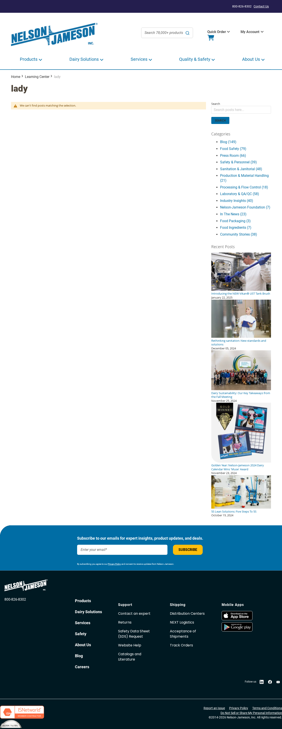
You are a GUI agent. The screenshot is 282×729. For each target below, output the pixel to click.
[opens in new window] (245, 615)
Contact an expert (134, 613)
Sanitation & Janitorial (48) (241, 169)
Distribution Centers (187, 613)
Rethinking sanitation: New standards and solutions (238, 343)
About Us (83, 644)
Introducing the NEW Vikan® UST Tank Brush (240, 293)
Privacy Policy (114, 564)
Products (83, 600)
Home (15, 77)
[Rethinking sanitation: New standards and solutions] (241, 337)
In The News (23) (233, 214)
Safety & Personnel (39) (238, 162)
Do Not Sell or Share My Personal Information (251, 713)
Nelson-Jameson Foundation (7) (245, 207)
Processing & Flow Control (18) (244, 187)
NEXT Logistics (182, 622)
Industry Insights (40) (236, 201)
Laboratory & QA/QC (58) (239, 194)
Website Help (129, 645)
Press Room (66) (233, 155)
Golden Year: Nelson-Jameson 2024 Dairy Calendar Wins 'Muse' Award (237, 467)
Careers (82, 666)
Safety (80, 633)
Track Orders (181, 645)
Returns (125, 622)
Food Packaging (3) (235, 221)
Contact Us (261, 6)
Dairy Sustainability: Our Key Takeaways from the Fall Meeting (240, 395)
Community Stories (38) (238, 234)
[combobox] (167, 33)
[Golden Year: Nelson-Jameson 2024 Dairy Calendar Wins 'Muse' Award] (241, 461)
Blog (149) (228, 142)
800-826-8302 (15, 599)
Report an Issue (214, 708)
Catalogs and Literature (129, 656)
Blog (79, 655)
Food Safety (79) (233, 149)
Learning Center (37, 77)
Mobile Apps (233, 605)
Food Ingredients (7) (235, 227)
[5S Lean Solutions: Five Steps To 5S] (241, 507)
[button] (216, 32)
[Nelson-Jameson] (54, 35)
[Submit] (187, 32)
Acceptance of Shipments (183, 634)
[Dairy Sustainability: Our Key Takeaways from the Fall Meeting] (241, 389)
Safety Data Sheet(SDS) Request (134, 634)
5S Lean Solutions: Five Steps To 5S (233, 511)
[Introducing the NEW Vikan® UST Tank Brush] (241, 290)
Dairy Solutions (88, 611)
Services (82, 622)
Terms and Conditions (267, 708)
